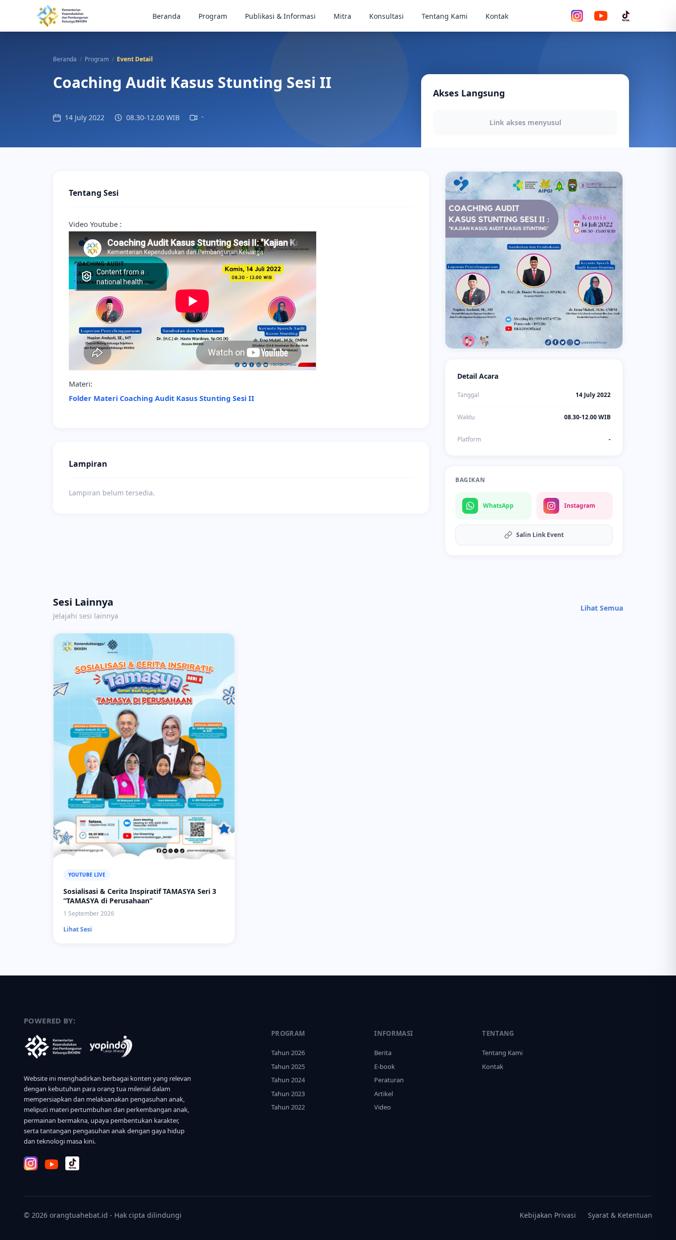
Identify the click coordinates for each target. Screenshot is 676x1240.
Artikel (383, 1093)
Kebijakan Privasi (548, 1215)
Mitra (342, 16)
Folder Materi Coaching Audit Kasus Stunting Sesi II (161, 398)
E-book (384, 1066)
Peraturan (389, 1079)
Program (212, 16)
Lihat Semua (601, 608)
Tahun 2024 (288, 1079)
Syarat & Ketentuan (620, 1215)
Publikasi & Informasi (280, 16)
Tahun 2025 (288, 1066)
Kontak (496, 16)
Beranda (166, 16)
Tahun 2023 (288, 1093)
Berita (382, 1052)
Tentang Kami (445, 16)
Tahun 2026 (288, 1052)
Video (382, 1107)
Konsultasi (386, 16)
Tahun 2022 (288, 1107)
